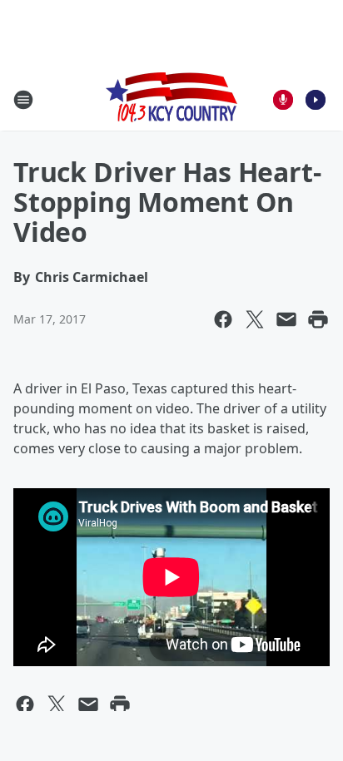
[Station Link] (171, 99)
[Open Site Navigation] (23, 100)
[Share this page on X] (254, 319)
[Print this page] (318, 319)
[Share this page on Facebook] (223, 319)
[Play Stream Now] (316, 100)
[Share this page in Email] (286, 319)
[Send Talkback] (283, 100)
